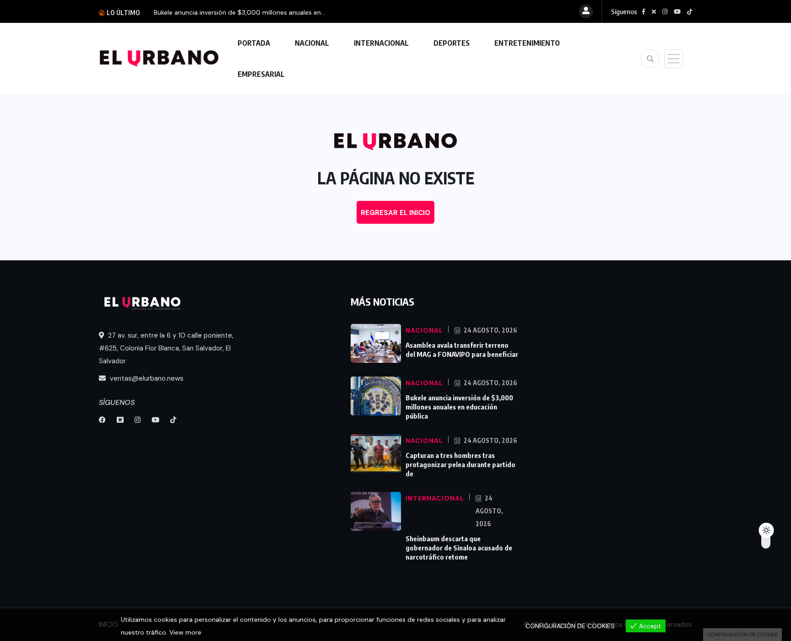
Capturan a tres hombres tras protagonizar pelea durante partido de (460, 464)
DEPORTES (451, 43)
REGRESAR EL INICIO (395, 212)
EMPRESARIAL (261, 74)
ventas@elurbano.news (146, 378)
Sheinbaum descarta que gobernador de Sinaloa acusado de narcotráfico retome (459, 547)
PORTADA (254, 43)
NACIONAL (312, 43)
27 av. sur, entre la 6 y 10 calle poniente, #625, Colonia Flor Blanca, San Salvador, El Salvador (166, 348)
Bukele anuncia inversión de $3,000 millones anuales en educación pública (459, 406)
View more (185, 632)
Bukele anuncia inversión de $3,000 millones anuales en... (239, 12)
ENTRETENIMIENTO (527, 43)
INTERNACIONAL (381, 43)
